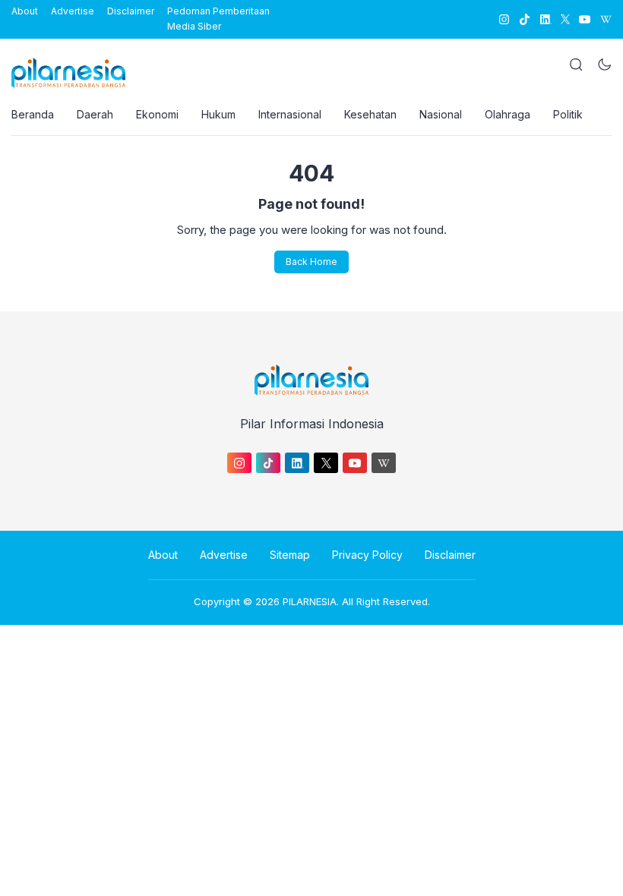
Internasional (289, 114)
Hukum (218, 114)
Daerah (95, 114)
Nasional (440, 114)
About (24, 11)
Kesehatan (370, 114)
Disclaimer (130, 11)
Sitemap (290, 554)
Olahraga (507, 114)
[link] (503, 19)
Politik (568, 114)
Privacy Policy (367, 554)
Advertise (72, 11)
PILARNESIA (310, 601)
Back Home (311, 261)
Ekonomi (157, 114)
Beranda (32, 114)
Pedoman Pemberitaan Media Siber (218, 18)
